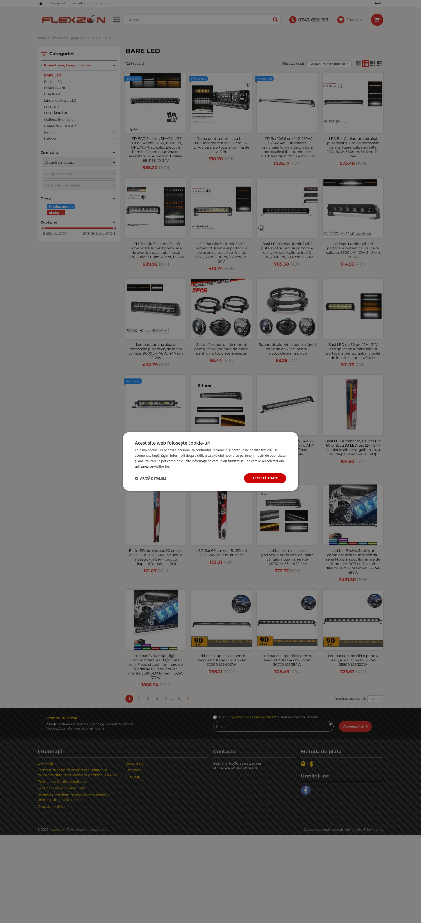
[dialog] (210, 461)
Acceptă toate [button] (265, 478)
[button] (150, 478)
